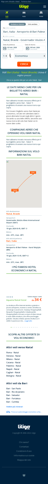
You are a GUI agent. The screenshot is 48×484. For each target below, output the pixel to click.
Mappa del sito (24, 460)
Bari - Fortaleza (13, 398)
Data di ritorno (30, 45)
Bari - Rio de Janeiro (15, 391)
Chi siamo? (24, 442)
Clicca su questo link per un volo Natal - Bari (24, 80)
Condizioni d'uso (24, 451)
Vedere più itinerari (14, 406)
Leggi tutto (28, 321)
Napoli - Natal (12, 369)
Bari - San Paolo (13, 388)
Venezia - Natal (13, 355)
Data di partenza (9, 45)
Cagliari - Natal (13, 372)
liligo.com (4, 1)
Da (9, 28)
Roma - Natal (12, 352)
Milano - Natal (13, 359)
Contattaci (24, 446)
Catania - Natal (13, 362)
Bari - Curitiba (12, 401)
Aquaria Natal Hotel (16, 300)
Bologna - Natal (13, 375)
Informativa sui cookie (24, 455)
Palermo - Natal (13, 365)
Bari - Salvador (13, 395)
